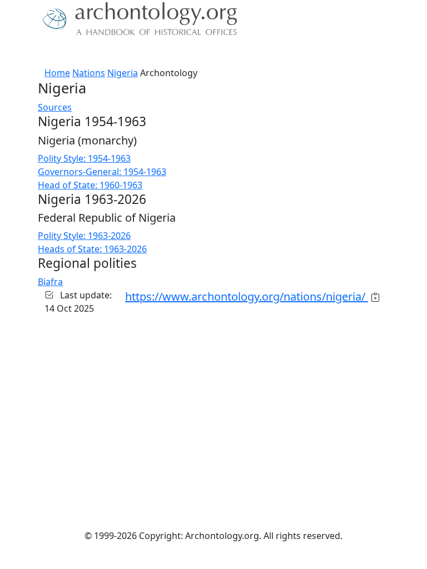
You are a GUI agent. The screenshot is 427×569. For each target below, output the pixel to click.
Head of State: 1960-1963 (90, 185)
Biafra (50, 282)
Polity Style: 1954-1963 (84, 158)
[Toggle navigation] (22, 53)
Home (57, 73)
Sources (55, 107)
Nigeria (122, 73)
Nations (88, 73)
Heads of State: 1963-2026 (92, 249)
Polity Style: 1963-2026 (84, 235)
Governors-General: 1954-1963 (102, 172)
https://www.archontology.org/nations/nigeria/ (246, 296)
